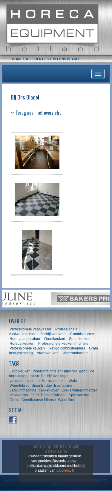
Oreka (14, 400)
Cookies (63, 470)
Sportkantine (79, 395)
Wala (73, 381)
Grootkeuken (54, 339)
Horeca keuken (22, 343)
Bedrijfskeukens (53, 334)
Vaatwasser (19, 395)
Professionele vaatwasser (30, 329)
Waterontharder (75, 353)
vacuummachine (23, 390)
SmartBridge (42, 385)
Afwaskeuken (48, 353)
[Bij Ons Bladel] (37, 153)
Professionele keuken (27, 348)
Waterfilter (66, 400)
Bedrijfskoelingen (55, 376)
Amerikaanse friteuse (39, 400)
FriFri (34, 395)
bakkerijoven (49, 390)
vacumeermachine (25, 381)
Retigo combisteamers (67, 348)
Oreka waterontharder (79, 390)
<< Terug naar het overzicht (36, 112)
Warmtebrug (20, 385)
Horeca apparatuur (25, 339)
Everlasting (63, 385)
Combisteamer (82, 334)
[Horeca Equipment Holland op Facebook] (13, 420)
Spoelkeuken (79, 339)
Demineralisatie (54, 395)
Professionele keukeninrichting (63, 343)
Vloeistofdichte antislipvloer (55, 371)
